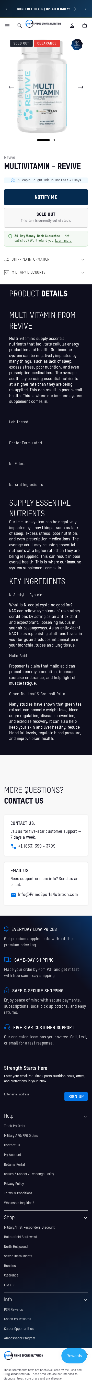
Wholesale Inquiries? (19, 1203)
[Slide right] (80, 87)
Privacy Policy (14, 1184)
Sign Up (76, 1097)
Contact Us (12, 1145)
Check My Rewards (17, 1319)
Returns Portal (14, 1164)
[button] (7, 25)
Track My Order (14, 1126)
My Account (12, 1155)
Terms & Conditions (18, 1193)
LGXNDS (9, 1285)
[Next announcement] (85, 9)
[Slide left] (11, 87)
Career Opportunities (19, 1329)
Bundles (10, 1266)
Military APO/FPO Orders (21, 1136)
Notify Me (46, 197)
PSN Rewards (13, 1310)
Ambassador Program (19, 1338)
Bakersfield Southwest (20, 1237)
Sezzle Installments (18, 1256)
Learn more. (63, 240)
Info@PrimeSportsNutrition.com (48, 895)
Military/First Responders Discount (29, 1227)
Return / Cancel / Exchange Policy (29, 1174)
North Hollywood (16, 1247)
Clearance (11, 1275)
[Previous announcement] (6, 9)
